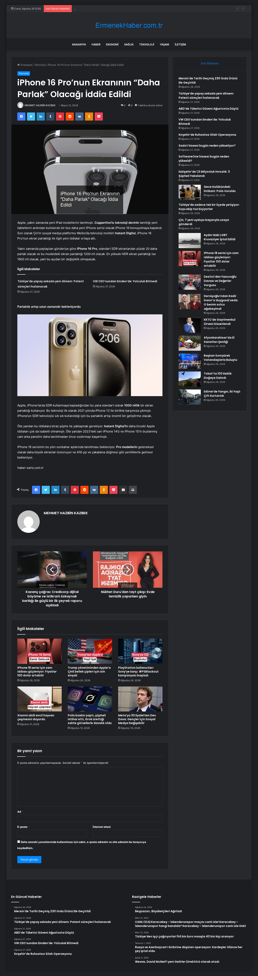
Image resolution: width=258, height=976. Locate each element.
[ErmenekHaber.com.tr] (129, 25)
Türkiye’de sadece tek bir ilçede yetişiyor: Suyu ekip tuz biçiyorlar (209, 207)
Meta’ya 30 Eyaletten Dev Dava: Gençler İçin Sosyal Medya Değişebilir (137, 719)
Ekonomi (112, 44)
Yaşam (164, 44)
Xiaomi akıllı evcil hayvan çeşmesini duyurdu (35, 717)
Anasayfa (79, 44)
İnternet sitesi (102, 826)
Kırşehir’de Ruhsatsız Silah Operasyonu (207, 135)
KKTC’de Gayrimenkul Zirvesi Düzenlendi (219, 322)
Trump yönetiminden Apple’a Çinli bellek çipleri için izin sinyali (89, 671)
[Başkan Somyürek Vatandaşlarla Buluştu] (190, 361)
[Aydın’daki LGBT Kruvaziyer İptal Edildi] (190, 240)
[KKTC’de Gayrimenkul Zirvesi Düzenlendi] (190, 325)
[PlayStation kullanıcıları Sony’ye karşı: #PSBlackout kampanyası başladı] (140, 651)
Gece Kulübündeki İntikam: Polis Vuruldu (220, 189)
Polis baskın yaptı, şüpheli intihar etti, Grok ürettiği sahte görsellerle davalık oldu (90, 719)
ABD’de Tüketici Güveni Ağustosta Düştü (99, 8)
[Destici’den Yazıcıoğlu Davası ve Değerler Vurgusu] (190, 282)
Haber (96, 44)
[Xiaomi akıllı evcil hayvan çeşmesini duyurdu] (39, 699)
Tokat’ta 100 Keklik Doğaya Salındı (218, 376)
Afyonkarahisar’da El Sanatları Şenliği (219, 340)
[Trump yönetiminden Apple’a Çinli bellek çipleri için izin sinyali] (90, 651)
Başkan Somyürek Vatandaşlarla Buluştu (220, 358)
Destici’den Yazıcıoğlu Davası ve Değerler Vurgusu (220, 281)
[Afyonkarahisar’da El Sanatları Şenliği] (190, 343)
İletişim (180, 44)
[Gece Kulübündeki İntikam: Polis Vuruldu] (190, 192)
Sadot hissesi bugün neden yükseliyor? (207, 146)
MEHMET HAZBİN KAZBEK (40, 105)
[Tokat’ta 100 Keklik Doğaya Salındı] (190, 379)
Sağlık (129, 44)
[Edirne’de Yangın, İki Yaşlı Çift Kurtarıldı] (190, 397)
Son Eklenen (210, 63)
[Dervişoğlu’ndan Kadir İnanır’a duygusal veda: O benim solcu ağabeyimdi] (190, 301)
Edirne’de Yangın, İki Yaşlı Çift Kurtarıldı (222, 393)
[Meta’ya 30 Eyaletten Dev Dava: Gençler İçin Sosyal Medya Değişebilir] (140, 699)
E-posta (23, 826)
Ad (20, 811)
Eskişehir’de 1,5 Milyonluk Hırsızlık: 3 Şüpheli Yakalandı (204, 174)
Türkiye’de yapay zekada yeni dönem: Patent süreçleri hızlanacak (206, 95)
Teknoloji (146, 44)
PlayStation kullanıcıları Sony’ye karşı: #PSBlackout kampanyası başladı (138, 671)
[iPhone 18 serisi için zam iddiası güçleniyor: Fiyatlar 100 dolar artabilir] (39, 651)
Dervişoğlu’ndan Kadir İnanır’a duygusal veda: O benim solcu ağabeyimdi (221, 302)
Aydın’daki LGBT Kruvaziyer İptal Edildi (219, 237)
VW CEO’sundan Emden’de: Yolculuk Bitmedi (125, 281)
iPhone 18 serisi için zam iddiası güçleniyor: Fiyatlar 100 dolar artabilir (37, 671)
